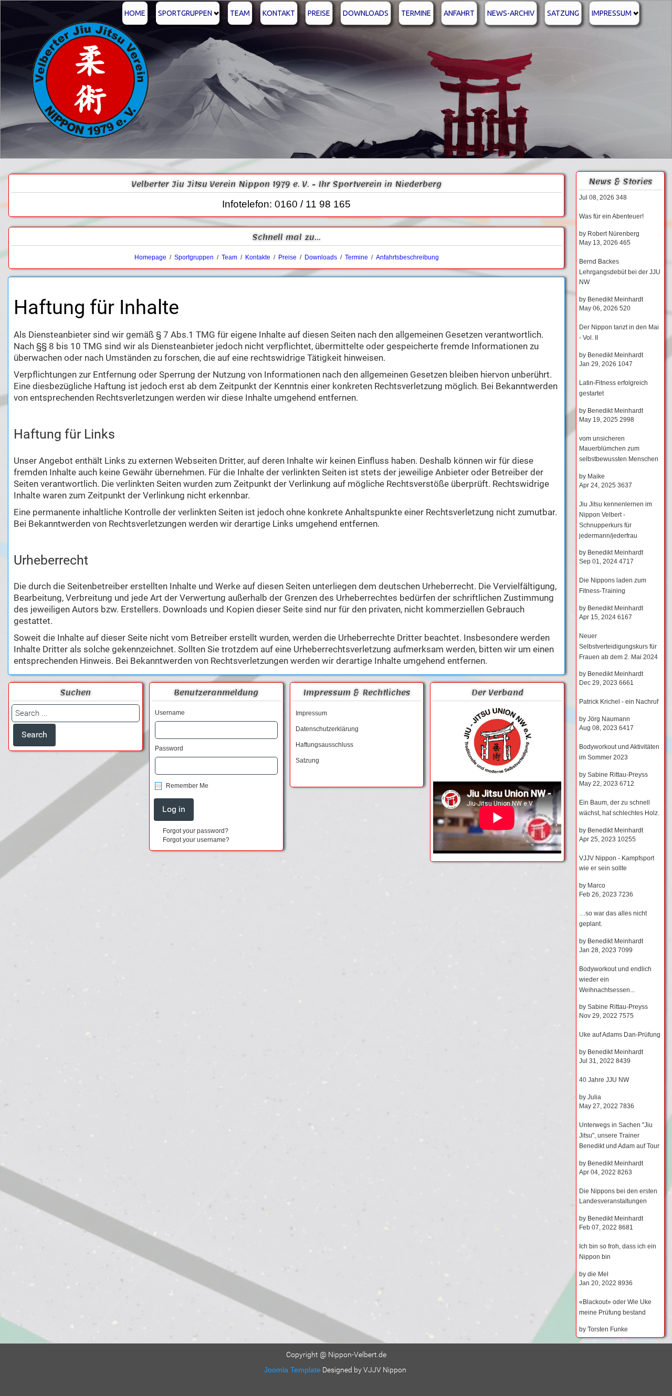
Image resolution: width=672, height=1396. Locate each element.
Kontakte (257, 257)
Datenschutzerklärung (327, 729)
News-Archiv (510, 13)
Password (169, 748)
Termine (416, 13)
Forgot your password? (195, 831)
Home (134, 13)
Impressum (612, 13)
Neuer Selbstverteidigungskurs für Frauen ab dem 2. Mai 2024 (618, 646)
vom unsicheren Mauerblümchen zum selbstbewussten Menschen (618, 449)
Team (240, 13)
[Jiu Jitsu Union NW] (497, 741)
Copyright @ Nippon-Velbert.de (336, 1354)
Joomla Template (292, 1370)
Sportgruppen (185, 13)
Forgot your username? (196, 839)
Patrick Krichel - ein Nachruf (618, 701)
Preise (319, 13)
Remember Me (187, 785)
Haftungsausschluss (324, 744)
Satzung (563, 13)
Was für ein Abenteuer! (611, 216)
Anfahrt (459, 13)
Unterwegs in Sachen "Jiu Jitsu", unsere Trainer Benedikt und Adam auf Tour (619, 1135)
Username (170, 712)
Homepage (150, 257)
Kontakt (278, 13)
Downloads (365, 13)
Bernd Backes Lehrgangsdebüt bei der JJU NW (619, 272)
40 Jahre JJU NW (604, 1080)
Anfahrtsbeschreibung (407, 257)
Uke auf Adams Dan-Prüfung (619, 1034)
